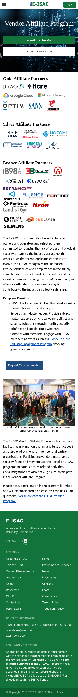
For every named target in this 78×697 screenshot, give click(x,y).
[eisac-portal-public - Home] (39, 5)
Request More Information (39, 40)
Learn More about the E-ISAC (39, 51)
